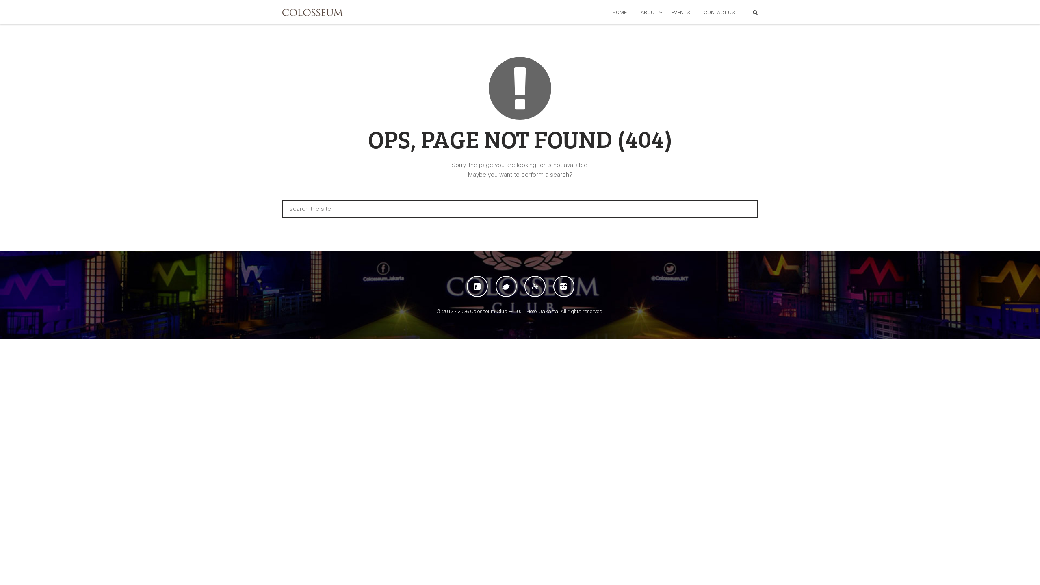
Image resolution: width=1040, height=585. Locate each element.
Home (619, 12)
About (649, 12)
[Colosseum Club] (312, 12)
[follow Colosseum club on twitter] (506, 286)
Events (680, 12)
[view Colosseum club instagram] (563, 286)
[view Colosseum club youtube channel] (535, 286)
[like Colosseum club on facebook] (477, 286)
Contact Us (719, 12)
